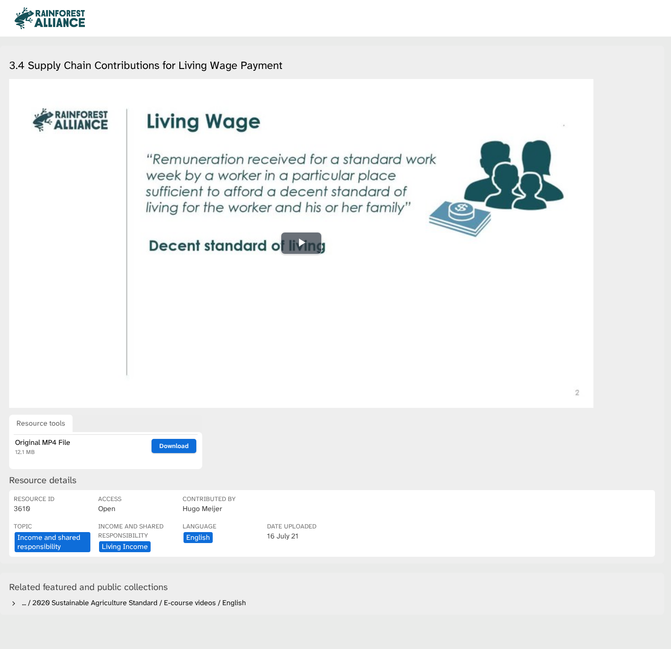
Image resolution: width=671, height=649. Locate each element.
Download (174, 446)
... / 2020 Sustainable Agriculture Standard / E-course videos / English (132, 602)
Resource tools (40, 423)
